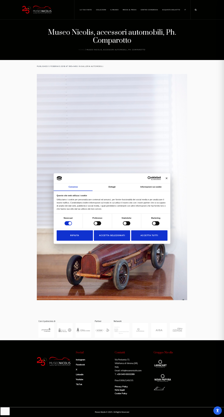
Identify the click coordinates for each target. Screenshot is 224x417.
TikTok (79, 384)
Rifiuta (74, 235)
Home (81, 50)
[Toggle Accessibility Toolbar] (217, 410)
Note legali (120, 390)
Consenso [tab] (73, 187)
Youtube (79, 379)
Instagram (80, 359)
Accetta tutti (149, 235)
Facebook (80, 364)
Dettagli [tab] (112, 187)
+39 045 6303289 (126, 374)
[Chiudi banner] (166, 178)
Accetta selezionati (112, 235)
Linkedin (79, 374)
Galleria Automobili (92, 66)
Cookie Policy (121, 393)
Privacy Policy (121, 386)
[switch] (97, 223)
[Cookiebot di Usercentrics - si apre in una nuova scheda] (149, 178)
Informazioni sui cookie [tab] (151, 187)
